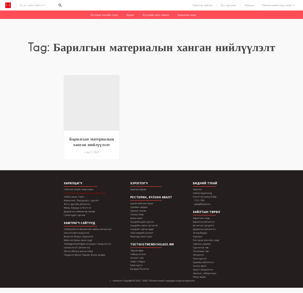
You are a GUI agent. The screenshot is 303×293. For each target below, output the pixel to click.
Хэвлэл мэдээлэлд (202, 193)
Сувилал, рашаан (202, 243)
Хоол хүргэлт (200, 258)
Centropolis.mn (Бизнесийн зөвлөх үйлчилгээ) (87, 229)
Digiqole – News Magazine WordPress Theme (157, 292)
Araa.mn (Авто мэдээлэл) (76, 232)
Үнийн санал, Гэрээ (74, 196)
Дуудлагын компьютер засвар (79, 211)
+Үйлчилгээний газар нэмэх (78, 189)
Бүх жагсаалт (228, 5)
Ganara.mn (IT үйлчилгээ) (77, 247)
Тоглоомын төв (200, 251)
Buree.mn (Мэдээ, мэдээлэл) (78, 236)
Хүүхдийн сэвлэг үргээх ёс (144, 225)
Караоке (197, 236)
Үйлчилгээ (198, 254)
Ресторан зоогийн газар (104, 14)
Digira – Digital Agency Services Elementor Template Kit (165, 292)
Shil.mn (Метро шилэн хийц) (78, 251)
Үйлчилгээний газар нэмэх (277, 5)
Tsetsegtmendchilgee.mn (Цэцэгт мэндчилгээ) (87, 243)
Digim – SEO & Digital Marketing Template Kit (141, 292)
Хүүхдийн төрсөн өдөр (142, 229)
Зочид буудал (200, 232)
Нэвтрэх (249, 5)
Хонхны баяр (137, 214)
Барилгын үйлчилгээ (204, 221)
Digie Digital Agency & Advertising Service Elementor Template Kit (124, 292)
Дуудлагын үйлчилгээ (204, 229)
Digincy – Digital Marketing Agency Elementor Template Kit (149, 292)
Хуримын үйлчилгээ (203, 262)
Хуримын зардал (138, 207)
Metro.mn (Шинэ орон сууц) (78, 240)
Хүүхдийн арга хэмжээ (155, 14)
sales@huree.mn (202, 204)
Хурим (130, 14)
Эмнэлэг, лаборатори (204, 273)
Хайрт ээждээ (137, 261)
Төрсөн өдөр (136, 250)
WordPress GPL (111, 292)
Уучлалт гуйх (137, 257)
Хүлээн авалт (200, 265)
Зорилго (197, 189)
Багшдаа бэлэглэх (139, 268)
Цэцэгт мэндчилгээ (203, 269)
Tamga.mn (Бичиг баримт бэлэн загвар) (84, 254)
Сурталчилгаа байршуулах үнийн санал (84, 193)
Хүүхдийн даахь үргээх (142, 221)
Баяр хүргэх (136, 265)
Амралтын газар (186, 14)
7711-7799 (199, 200)
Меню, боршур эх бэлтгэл (77, 207)
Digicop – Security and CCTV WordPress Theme (116, 292)
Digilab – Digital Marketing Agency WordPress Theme (133, 292)
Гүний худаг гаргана (74, 215)
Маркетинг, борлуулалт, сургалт (81, 200)
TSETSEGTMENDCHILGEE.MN (152, 244)
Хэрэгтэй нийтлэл (203, 5)
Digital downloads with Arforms (190, 292)
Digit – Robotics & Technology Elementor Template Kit (173, 292)
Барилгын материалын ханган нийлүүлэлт (91, 141)
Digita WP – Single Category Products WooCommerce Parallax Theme (182, 292)
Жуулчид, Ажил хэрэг (141, 236)
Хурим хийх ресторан (141, 203)
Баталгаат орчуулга (203, 225)
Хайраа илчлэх (138, 254)
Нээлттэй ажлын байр (205, 196)
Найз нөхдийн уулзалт (141, 232)
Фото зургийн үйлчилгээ (77, 204)
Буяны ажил (136, 218)
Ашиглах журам (138, 189)
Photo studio (199, 276)
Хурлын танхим (138, 210)
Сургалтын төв (200, 247)
